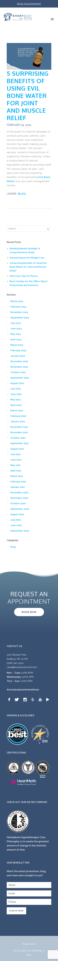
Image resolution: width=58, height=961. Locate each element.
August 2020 (17, 514)
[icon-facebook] (10, 700)
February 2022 (18, 416)
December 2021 (19, 427)
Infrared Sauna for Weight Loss (27, 257)
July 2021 (15, 454)
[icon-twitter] (17, 700)
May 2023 (15, 334)
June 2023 (16, 328)
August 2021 (17, 448)
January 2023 (17, 356)
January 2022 (17, 421)
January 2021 (17, 487)
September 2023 (19, 317)
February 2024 (18, 306)
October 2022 (18, 372)
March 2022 (16, 410)
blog (21, 193)
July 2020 (15, 520)
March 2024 (16, 301)
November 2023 (19, 312)
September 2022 (19, 377)
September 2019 (19, 530)
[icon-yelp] (33, 700)
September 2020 (19, 509)
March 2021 (16, 476)
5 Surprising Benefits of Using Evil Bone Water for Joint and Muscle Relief (28, 95)
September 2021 (19, 443)
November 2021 (19, 432)
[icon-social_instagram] (25, 700)
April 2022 (16, 405)
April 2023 (15, 339)
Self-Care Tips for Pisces (24, 276)
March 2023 (16, 345)
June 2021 (16, 459)
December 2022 (19, 361)
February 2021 (18, 481)
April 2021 (15, 470)
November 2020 (19, 498)
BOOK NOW (29, 612)
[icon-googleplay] (47, 700)
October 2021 (18, 438)
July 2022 (15, 388)
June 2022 (16, 394)
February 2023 (18, 350)
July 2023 (15, 323)
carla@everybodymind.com (22, 667)
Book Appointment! (29, 3)
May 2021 (15, 465)
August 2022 (17, 383)
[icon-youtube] (41, 700)
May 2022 (15, 399)
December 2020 (19, 492)
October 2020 (18, 503)
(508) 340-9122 (15, 663)
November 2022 (19, 367)
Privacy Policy (29, 944)
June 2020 (16, 525)
